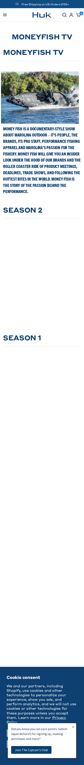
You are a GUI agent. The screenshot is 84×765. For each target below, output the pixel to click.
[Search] (64, 15)
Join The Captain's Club (31, 750)
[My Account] (71, 15)
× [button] (73, 726)
